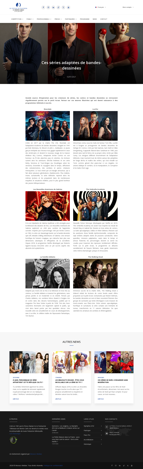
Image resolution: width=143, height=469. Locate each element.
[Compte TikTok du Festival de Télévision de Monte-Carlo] (124, 465)
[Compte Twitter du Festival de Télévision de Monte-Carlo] (127, 465)
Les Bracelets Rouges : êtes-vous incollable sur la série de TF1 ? (69, 381)
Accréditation (88, 440)
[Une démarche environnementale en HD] (13, 441)
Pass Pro (87, 435)
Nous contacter (114, 432)
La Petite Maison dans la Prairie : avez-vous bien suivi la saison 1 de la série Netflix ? (66, 439)
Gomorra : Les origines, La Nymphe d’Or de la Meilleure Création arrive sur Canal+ (66, 428)
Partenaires (70, 19)
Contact (103, 19)
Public (29, 19)
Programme (84, 19)
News (95, 19)
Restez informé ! (114, 435)
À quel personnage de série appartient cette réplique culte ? (28, 381)
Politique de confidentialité (53, 465)
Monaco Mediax (36, 454)
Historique (87, 444)
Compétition (16, 19)
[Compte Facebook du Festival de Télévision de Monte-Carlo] (111, 465)
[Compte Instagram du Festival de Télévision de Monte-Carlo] (115, 465)
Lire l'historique (14, 434)
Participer (87, 430)
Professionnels (43, 19)
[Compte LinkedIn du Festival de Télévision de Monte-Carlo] (119, 465)
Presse (57, 19)
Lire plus (16, 399)
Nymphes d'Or (89, 426)
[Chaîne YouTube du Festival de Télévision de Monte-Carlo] (131, 465)
